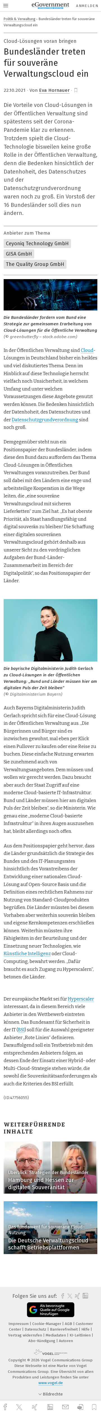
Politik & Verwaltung (19, 19)
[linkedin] (51, 1407)
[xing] (35, 1407)
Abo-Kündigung (42, 1340)
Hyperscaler (81, 999)
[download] (80, 1407)
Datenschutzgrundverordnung (45, 419)
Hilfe (86, 1329)
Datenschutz (36, 1329)
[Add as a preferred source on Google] (50, 1309)
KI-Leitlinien (81, 1335)
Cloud (87, 350)
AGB (69, 1323)
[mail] (66, 1407)
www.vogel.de (50, 1382)
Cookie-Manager (47, 1323)
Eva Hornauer (54, 90)
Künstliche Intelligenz (27, 953)
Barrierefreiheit (64, 1329)
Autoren (66, 1340)
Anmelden (87, 5)
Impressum (19, 1323)
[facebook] (6, 1407)
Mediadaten (56, 1335)
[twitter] (19, 1407)
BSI (21, 1029)
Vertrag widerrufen (25, 1335)
